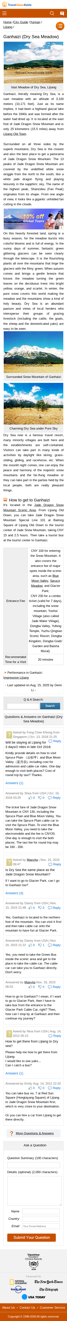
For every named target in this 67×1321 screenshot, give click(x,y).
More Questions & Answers (35, 1133)
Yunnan (35, 22)
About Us (8, 1307)
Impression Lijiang (16, 677)
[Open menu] (4, 13)
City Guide (20, 22)
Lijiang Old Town (14, 134)
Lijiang (7, 27)
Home (7, 22)
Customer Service (52, 1307)
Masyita (32, 860)
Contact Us (27, 1307)
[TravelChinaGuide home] (17, 4)
